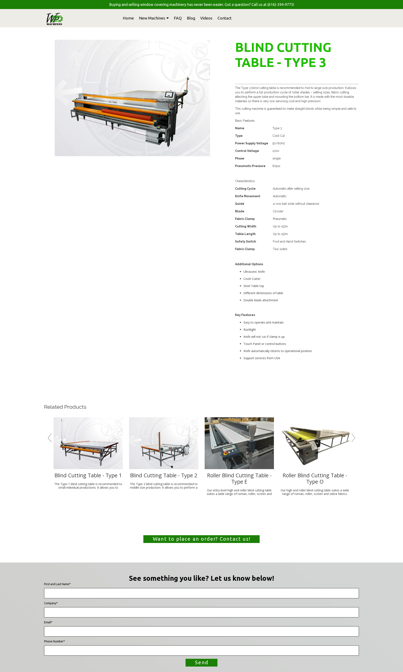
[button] (201, 539)
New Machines (152, 18)
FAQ (178, 18)
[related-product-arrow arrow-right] (353, 439)
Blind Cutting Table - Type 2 (163, 475)
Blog (191, 18)
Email (48, 622)
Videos (206, 18)
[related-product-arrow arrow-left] (49, 439)
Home (128, 18)
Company (51, 603)
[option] (132, 98)
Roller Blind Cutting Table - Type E (239, 478)
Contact (224, 18)
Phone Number (54, 641)
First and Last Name (57, 584)
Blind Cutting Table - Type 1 (88, 475)
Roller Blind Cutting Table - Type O (315, 478)
